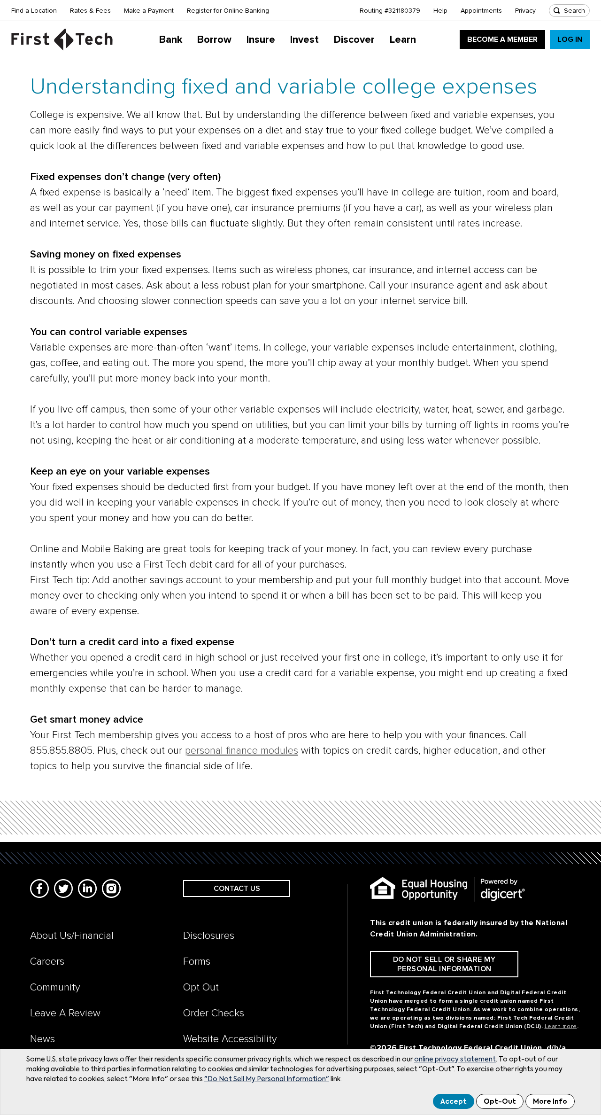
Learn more (561, 1026)
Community (55, 987)
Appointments (481, 11)
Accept (453, 1102)
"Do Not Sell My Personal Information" (266, 1079)
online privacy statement (455, 1059)
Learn (403, 39)
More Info (550, 1102)
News (42, 1039)
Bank (170, 39)
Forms (196, 961)
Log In (569, 39)
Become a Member (502, 39)
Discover (354, 39)
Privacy (525, 11)
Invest (304, 39)
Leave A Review (65, 1013)
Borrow (214, 39)
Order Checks (213, 1013)
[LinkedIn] (87, 888)
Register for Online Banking (228, 11)
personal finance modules (241, 750)
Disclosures (208, 935)
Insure (261, 39)
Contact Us (237, 888)
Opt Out (201, 987)
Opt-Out (500, 1102)
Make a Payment (149, 11)
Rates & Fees (90, 11)
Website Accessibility (230, 1039)
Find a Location (34, 11)
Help (440, 11)
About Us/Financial (72, 935)
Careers (47, 961)
